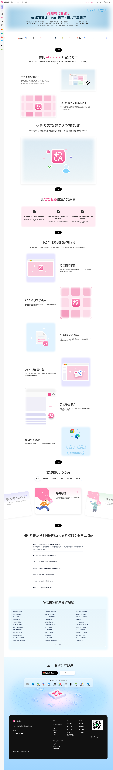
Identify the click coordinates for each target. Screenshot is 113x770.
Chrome (55, 730)
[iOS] (2, 45)
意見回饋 (69, 726)
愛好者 (78, 479)
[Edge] (2, 33)
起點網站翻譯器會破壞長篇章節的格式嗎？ (44, 581)
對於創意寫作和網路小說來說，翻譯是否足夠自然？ (46, 562)
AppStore (55, 744)
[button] (12, 2)
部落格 (81, 723)
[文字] (2, 14)
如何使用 (69, 729)
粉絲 (37, 479)
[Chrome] (2, 29)
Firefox (55, 732)
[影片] (2, 21)
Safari (54, 734)
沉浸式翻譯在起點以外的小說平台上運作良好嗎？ (45, 555)
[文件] (2, 17)
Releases (69, 723)
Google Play (56, 748)
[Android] (2, 49)
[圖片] (2, 25)
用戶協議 (81, 729)
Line (97, 733)
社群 (61, 479)
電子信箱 (81, 726)
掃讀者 (54, 479)
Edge (54, 728)
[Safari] (2, 40)
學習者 (45, 479)
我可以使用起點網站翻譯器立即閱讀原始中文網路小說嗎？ (48, 544)
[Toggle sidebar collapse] (2, 11)
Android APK (56, 746)
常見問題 (69, 732)
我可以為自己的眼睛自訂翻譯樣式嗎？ (43, 587)
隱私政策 (81, 732)
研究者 (69, 479)
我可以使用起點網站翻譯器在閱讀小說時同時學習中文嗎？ (48, 568)
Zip (54, 737)
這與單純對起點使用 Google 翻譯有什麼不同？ (45, 574)
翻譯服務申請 (70, 735)
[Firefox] (2, 37)
